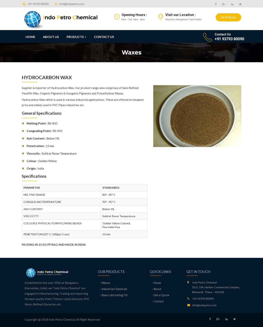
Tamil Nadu (195, 19)
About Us (51, 37)
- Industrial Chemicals (113, 289)
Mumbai (169, 19)
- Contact (158, 301)
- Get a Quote (160, 295)
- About (156, 289)
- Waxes (105, 282)
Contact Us (104, 37)
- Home (156, 282)
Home (30, 37)
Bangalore (182, 19)
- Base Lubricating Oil (113, 295)
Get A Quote (228, 17)
